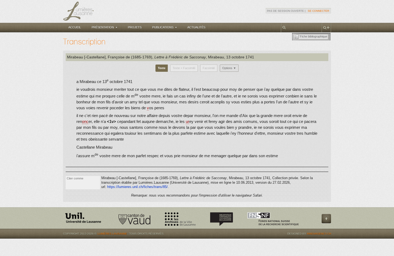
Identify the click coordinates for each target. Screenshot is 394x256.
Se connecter (318, 10)
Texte (161, 68)
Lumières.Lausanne (112, 233)
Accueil (74, 27)
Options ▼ (229, 68)
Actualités (196, 27)
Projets (135, 27)
